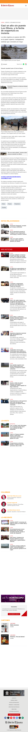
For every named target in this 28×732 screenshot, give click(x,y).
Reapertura (17, 203)
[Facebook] (5, 718)
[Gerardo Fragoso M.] (3, 504)
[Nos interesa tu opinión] (14, 693)
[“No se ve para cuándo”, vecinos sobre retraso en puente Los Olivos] (5, 239)
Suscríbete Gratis (14, 614)
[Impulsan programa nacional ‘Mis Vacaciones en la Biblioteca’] (5, 338)
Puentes (4, 207)
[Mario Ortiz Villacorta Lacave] (3, 497)
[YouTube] (11, 718)
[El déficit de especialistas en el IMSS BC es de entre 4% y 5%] (5, 273)
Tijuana (9, 203)
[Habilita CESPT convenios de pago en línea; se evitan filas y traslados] (5, 522)
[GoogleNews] (17, 718)
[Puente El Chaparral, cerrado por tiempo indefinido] (5, 225)
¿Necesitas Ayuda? (14, 714)
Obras (3, 203)
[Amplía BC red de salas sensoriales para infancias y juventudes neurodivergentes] (5, 354)
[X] (8, 718)
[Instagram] (14, 718)
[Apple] (20, 718)
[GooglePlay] (23, 718)
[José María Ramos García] (3, 510)
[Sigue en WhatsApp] (24, 64)
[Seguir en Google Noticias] (26, 64)
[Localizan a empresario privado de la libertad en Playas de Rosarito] (5, 289)
